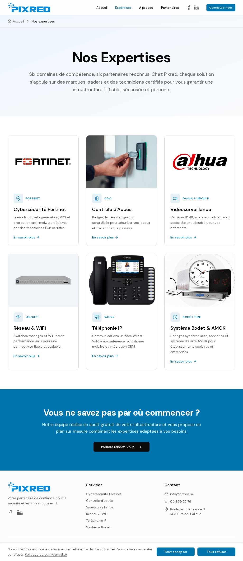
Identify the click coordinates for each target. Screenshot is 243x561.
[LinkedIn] (196, 7)
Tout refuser (216, 552)
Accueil (101, 7)
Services (94, 484)
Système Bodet (98, 527)
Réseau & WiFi (97, 514)
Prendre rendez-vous (117, 447)
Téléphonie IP (96, 520)
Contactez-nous (221, 7)
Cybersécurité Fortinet (104, 494)
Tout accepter (175, 552)
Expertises (123, 7)
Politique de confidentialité (46, 554)
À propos (146, 7)
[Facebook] (189, 7)
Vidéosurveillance (99, 507)
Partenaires (170, 7)
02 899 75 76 (180, 501)
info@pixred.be (182, 494)
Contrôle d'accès (99, 500)
